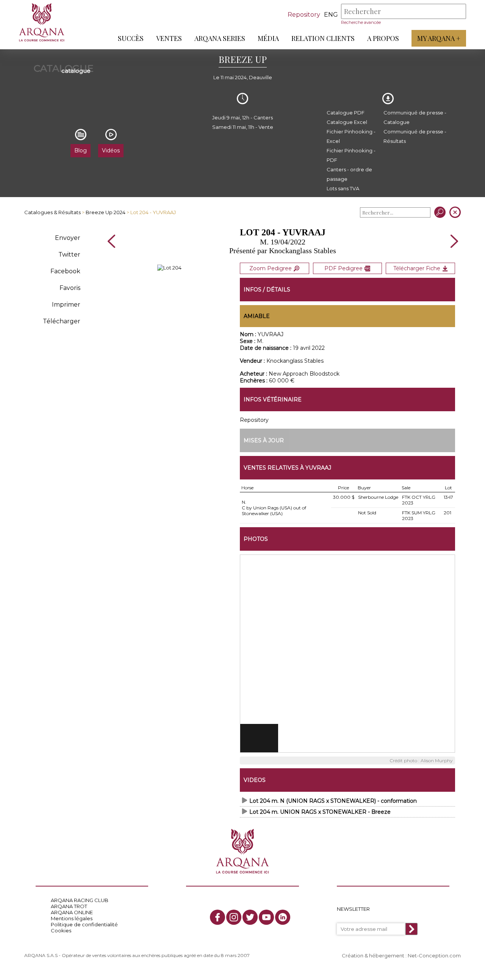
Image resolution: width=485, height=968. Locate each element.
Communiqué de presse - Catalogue (414, 117)
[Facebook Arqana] (217, 917)
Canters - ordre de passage (349, 174)
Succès (131, 38)
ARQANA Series (219, 38)
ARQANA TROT (69, 906)
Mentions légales (71, 918)
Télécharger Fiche (416, 268)
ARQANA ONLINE (72, 912)
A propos (383, 38)
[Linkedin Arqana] (282, 917)
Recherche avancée (361, 22)
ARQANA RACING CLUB (79, 900)
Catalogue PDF (346, 113)
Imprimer (66, 304)
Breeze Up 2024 (105, 212)
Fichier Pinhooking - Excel (351, 136)
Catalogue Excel (347, 122)
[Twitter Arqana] (250, 917)
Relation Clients (323, 38)
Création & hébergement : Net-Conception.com (401, 955)
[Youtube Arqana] (266, 917)
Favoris (69, 287)
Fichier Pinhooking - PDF (351, 155)
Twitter (69, 254)
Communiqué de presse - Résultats (414, 136)
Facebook (65, 271)
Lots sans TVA (343, 188)
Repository (304, 14)
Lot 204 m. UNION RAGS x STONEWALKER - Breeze (320, 811)
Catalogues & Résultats (52, 212)
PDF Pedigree (343, 268)
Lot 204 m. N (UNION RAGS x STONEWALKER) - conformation (333, 800)
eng (331, 14)
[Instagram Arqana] (233, 917)
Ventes (169, 38)
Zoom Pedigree (270, 268)
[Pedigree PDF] (169, 268)
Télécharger (61, 321)
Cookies (61, 930)
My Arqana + (438, 38)
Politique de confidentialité (84, 924)
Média (268, 38)
